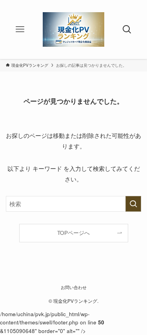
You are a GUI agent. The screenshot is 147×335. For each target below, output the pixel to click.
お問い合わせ (74, 287)
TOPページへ (73, 232)
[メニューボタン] (20, 29)
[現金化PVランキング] (73, 29)
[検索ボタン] (127, 29)
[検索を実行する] (133, 204)
